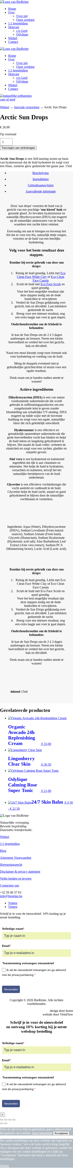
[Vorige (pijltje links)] (1, 1123)
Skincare (13, 27)
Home (12, 8)
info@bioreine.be (11, 896)
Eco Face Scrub (51, 284)
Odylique (22, 34)
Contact (13, 42)
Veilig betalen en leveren (15, 878)
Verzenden (11, 989)
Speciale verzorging (26, 107)
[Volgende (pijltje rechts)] (5, 1123)
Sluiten (4, 1166)
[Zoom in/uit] (1, 1119)
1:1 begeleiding (18, 23)
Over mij (22, 16)
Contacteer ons (9, 885)
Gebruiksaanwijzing (41, 185)
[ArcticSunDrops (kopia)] (17, 99)
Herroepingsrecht (11, 864)
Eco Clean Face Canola (48, 278)
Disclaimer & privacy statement (20, 871)
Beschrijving (40, 173)
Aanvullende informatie (41, 191)
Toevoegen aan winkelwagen (18, 147)
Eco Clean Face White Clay (41, 274)
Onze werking (25, 19)
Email (6, 945)
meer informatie (42, 1133)
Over (11, 12)
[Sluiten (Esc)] (13, 1119)
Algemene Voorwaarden (15, 857)
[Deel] (9, 1119)
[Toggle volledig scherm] (5, 1119)
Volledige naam (13, 928)
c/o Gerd (21, 30)
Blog (3, 850)
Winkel (12, 38)
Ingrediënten (41, 179)
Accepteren (61, 1133)
